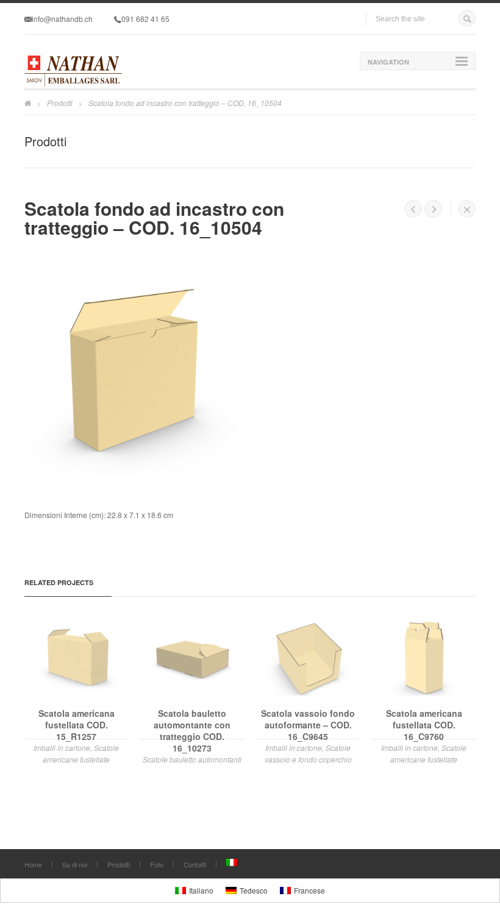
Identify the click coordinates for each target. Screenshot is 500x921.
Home (33, 864)
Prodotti (60, 103)
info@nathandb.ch (62, 18)
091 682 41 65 (145, 18)
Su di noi (74, 864)
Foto (156, 864)
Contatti (195, 864)
